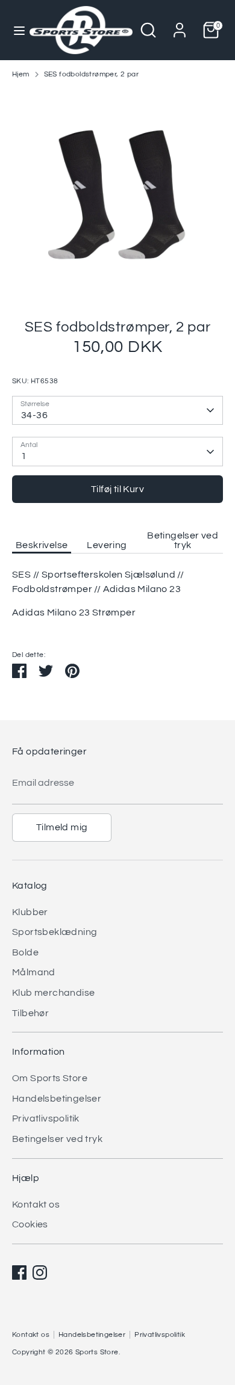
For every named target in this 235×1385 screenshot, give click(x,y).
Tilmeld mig (61, 827)
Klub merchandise (53, 993)
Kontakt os (36, 1204)
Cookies (30, 1224)
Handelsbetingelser (56, 1098)
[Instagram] (40, 1272)
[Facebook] (19, 1272)
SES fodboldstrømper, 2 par (91, 74)
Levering (107, 545)
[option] (117, 194)
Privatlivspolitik (46, 1118)
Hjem (21, 74)
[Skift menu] (15, 30)
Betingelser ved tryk (182, 540)
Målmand (33, 972)
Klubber (30, 912)
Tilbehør (30, 1013)
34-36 (34, 415)
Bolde (25, 952)
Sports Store (97, 1352)
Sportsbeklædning (54, 932)
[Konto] (180, 25)
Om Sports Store (49, 1078)
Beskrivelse (41, 545)
